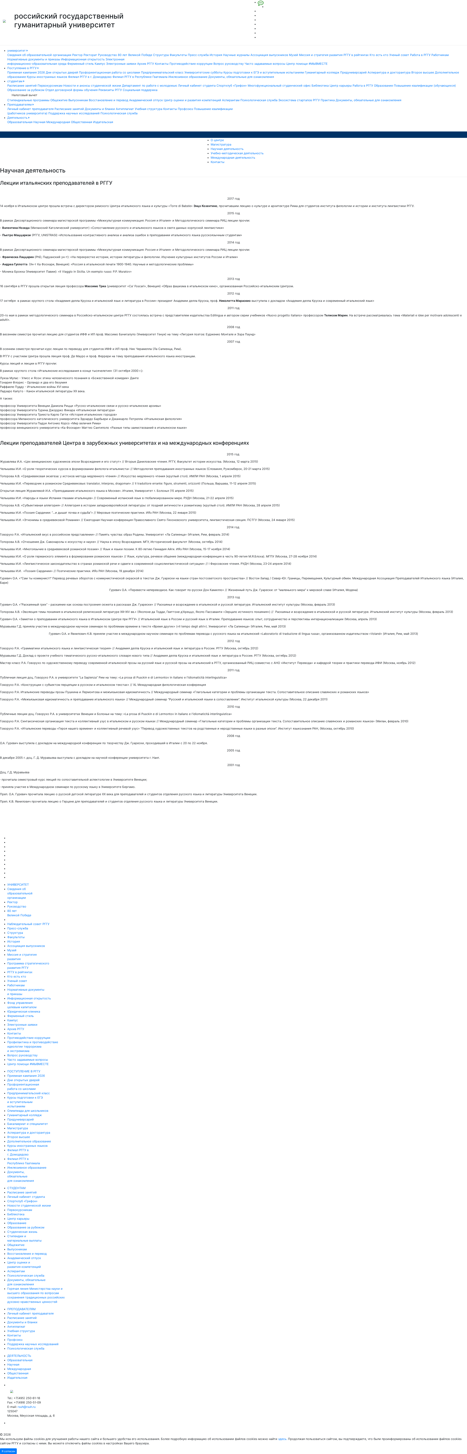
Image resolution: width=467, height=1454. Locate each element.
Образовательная (19, 122)
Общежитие (58, 100)
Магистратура (221, 144)
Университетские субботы (203, 72)
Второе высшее (422, 72)
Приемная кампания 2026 (26, 72)
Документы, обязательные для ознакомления (241, 77)
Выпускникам (78, 100)
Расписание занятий (22, 85)
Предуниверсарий (353, 72)
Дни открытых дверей (62, 72)
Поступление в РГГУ (22, 68)
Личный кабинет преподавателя (30, 109)
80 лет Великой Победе (135, 55)
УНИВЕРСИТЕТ (18, 884)
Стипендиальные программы (28, 100)
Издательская (103, 122)
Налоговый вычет (24, 95)
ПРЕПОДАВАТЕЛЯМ (21, 1309)
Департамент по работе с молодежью (149, 85)
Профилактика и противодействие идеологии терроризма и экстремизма (32, 1046)
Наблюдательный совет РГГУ (28, 924)
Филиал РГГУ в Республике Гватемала (140, 77)
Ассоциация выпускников (269, 55)
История (216, 55)
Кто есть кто (379, 55)
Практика (328, 100)
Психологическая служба (258, 100)
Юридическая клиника (23, 1011)
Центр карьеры (341, 85)
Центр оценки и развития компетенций (192, 100)
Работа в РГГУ (420, 55)
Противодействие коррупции (191, 63)
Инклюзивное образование (187, 77)
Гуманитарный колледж (322, 72)
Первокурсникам (50, 85)
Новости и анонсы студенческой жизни (92, 85)
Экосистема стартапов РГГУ (299, 100)
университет (17, 50)
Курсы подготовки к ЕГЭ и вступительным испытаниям (263, 72)
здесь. (282, 1439)
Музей (293, 55)
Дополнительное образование (29, 1141)
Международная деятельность (233, 157)
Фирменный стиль (80, 63)
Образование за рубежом (25, 90)
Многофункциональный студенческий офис (279, 85)
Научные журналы (236, 55)
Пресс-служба (198, 55)
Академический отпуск (146, 100)
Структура (161, 55)
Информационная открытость (83, 59)
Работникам (440, 55)
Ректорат (90, 55)
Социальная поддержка (140, 90)
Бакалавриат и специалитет (27, 1124)
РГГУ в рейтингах (356, 55)
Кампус (100, 63)
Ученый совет (399, 55)
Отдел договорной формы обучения (71, 90)
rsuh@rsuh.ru (27, 1407)
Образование (383, 85)
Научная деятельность (227, 149)
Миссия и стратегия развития (321, 55)
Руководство (107, 55)
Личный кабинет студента (197, 85)
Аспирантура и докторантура (389, 72)
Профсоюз (185, 109)
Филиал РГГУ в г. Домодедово (90, 77)
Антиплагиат (125, 109)
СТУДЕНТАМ (16, 1188)
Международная (58, 122)
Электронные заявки (121, 63)
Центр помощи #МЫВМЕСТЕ (307, 63)
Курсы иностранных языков (47, 77)
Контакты (162, 63)
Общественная (81, 122)
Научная (39, 122)
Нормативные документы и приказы (33, 59)
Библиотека (320, 85)
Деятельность (17, 117)
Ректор (77, 55)
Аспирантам (231, 100)
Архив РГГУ (145, 63)
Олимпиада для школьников (27, 1110)
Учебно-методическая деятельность (237, 153)
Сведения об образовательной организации (39, 55)
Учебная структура (148, 109)
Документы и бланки (100, 109)
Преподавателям (20, 104)
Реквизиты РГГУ (110, 90)
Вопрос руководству (228, 63)
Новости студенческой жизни (29, 1205)
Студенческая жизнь (22, 1232)
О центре (217, 140)
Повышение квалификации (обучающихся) (425, 85)
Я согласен (8, 1451)
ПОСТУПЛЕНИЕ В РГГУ (23, 1071)
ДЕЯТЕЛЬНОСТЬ (19, 1356)
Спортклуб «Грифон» (232, 85)
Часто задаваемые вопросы (265, 63)
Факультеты (178, 55)
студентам (15, 81)
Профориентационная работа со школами (109, 72)
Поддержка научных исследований (74, 113)
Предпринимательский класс (162, 72)
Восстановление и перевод (108, 100)
